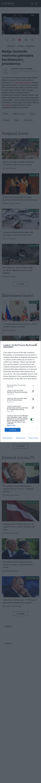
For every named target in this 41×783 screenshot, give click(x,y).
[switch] (32, 391)
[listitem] (20, 385)
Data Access (20, 438)
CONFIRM (12, 429)
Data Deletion (8, 438)
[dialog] (20, 391)
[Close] (36, 345)
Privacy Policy (33, 438)
